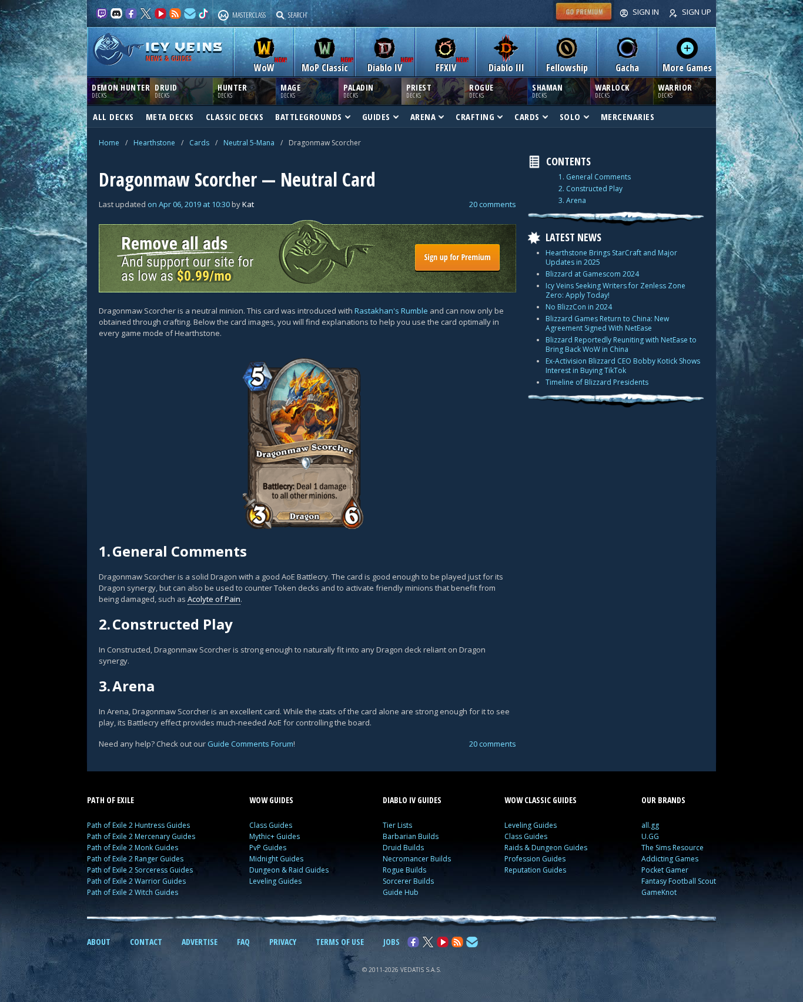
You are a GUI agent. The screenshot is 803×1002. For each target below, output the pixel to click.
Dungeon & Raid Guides (289, 870)
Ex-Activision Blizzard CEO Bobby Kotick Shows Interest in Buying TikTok (623, 365)
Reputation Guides (535, 870)
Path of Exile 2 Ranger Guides (135, 859)
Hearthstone (154, 143)
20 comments (492, 204)
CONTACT (146, 941)
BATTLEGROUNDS (308, 116)
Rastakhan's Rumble (391, 310)
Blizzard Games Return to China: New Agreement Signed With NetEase (607, 323)
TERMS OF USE (340, 941)
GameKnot (659, 892)
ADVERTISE (200, 941)
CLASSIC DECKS (235, 116)
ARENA (423, 116)
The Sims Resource (672, 848)
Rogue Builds (404, 870)
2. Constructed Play (590, 189)
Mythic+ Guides (274, 836)
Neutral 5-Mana (249, 143)
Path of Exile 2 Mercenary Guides (141, 836)
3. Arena (572, 200)
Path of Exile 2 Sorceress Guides (140, 870)
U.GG (650, 836)
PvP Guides (267, 848)
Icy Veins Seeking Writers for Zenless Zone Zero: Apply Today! (615, 290)
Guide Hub (401, 892)
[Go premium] (583, 20)
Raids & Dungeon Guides (545, 848)
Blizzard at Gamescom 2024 (592, 274)
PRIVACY (282, 941)
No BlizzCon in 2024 (579, 307)
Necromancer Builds (417, 859)
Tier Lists (397, 825)
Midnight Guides (276, 859)
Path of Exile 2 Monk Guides (132, 848)
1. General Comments (594, 177)
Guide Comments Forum (250, 743)
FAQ (243, 941)
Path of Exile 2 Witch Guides (132, 892)
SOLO (570, 116)
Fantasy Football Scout (678, 881)
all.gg (650, 825)
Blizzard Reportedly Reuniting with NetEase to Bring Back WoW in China (621, 344)
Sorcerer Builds (408, 881)
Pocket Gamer (664, 870)
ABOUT (99, 941)
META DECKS (170, 116)
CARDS (527, 116)
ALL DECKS (113, 116)
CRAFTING (475, 116)
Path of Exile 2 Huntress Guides (138, 825)
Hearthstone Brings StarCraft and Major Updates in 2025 (611, 257)
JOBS (391, 941)
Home (109, 143)
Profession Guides (535, 859)
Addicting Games (669, 859)
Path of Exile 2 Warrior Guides (136, 881)
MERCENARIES (628, 116)
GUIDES (376, 116)
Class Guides (270, 825)
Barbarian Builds (411, 836)
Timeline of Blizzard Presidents (597, 382)
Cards (199, 143)
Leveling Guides (275, 881)
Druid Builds (403, 848)
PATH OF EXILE (110, 799)
